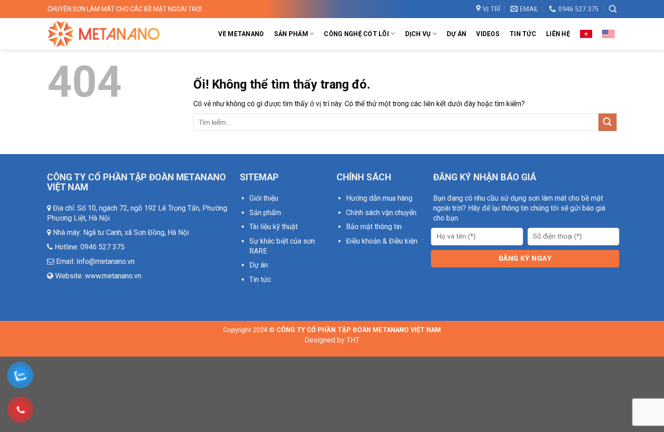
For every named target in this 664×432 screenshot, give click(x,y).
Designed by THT (332, 340)
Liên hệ (558, 34)
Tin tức (523, 34)
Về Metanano (241, 34)
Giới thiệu (263, 198)
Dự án (456, 34)
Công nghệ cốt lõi (356, 34)
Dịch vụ (418, 34)
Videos (488, 34)
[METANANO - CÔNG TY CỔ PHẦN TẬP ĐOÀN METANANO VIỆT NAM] (103, 33)
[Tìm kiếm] (613, 9)
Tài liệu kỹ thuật (273, 226)
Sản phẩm (291, 34)
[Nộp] (608, 122)
